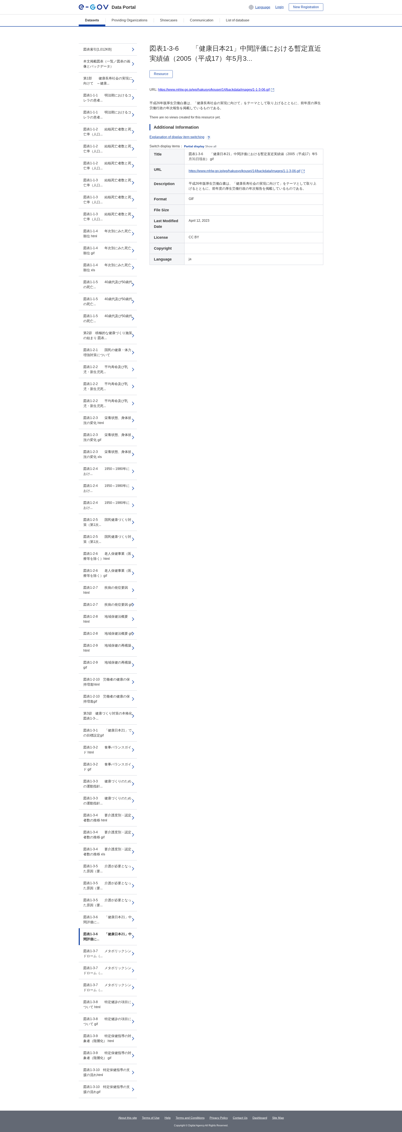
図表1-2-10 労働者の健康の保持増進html (106, 682)
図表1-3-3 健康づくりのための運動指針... (107, 783)
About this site (127, 1117)
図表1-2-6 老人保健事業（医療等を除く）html (107, 556)
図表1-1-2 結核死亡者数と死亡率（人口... (107, 131)
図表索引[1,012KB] (97, 49)
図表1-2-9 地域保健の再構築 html (107, 648)
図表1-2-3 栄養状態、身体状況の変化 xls (107, 454)
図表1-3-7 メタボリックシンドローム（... (107, 953)
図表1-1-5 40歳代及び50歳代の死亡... (107, 284)
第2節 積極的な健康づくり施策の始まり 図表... (107, 335)
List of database (237, 20)
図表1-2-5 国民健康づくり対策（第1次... (107, 522)
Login (279, 7)
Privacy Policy (219, 1117)
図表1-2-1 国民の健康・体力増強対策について (107, 352)
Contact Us (240, 1117)
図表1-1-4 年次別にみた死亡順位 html (107, 233)
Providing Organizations (129, 20)
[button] (259, 7)
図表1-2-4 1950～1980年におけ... (106, 471)
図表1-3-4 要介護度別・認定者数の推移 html (107, 817)
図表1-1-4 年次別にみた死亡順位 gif (107, 250)
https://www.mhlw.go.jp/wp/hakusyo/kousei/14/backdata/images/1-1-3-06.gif (214, 89)
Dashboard (260, 1117)
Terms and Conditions (190, 1117)
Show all (210, 146)
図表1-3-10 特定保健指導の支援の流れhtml (106, 1072)
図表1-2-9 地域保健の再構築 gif (107, 665)
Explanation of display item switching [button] (176, 137)
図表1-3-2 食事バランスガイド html (107, 750)
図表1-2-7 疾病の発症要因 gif (107, 604)
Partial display (194, 146)
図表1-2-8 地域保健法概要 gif (107, 633)
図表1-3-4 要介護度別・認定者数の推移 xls (107, 851)
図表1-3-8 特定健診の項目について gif (107, 1021)
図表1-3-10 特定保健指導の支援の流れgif (106, 1089)
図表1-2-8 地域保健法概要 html (105, 619)
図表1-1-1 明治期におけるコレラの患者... (107, 97)
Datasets (92, 20)
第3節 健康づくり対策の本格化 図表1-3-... (107, 716)
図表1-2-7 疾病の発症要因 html (105, 590)
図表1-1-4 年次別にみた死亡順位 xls (107, 267)
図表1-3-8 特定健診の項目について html (107, 1004)
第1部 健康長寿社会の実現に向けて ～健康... (107, 81)
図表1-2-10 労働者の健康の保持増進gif (106, 699)
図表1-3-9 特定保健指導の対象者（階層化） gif (107, 1055)
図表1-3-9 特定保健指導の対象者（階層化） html (107, 1038)
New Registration (306, 7)
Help (168, 1117)
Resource (161, 74)
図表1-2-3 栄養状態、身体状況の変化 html (107, 420)
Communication (201, 20)
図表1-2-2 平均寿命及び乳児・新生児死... (105, 369)
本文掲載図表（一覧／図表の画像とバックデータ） (106, 64)
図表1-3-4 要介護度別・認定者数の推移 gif (107, 834)
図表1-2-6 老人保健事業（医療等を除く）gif (107, 573)
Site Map (278, 1117)
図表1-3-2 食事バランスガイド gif (107, 766)
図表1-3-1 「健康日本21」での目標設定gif (107, 733)
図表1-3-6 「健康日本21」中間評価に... (107, 919)
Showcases (168, 20)
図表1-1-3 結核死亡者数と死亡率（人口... (107, 182)
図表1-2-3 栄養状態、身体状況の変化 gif (107, 437)
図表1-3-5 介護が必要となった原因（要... (107, 868)
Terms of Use (151, 1117)
